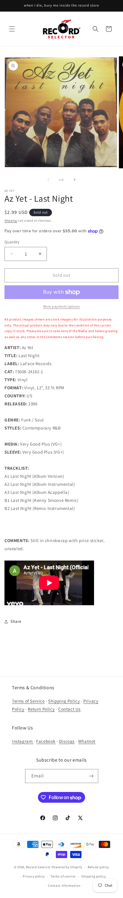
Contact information (64, 885)
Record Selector (38, 867)
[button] (12, 28)
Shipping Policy (64, 701)
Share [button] (15, 621)
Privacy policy (34, 876)
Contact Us (69, 709)
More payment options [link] (61, 306)
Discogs (67, 741)
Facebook (46, 741)
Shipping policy (93, 876)
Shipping (10, 220)
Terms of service (63, 876)
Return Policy (41, 709)
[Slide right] (74, 179)
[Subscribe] (91, 776)
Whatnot (87, 741)
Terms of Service (28, 701)
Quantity (11, 242)
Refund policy (98, 867)
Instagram (23, 741)
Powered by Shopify (67, 867)
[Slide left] (48, 179)
